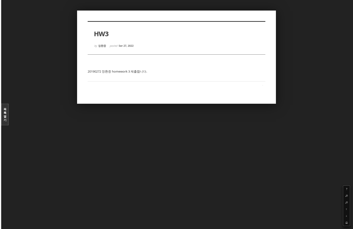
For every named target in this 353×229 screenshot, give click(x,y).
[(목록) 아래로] (346, 215)
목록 (5, 114)
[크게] (346, 195)
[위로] (346, 209)
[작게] (346, 202)
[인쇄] (346, 222)
